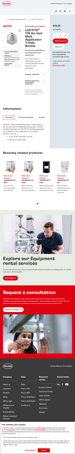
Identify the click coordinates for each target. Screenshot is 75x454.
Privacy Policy (10, 429)
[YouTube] (66, 384)
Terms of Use (41, 428)
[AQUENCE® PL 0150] (46, 179)
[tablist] (37, 203)
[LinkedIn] (58, 384)
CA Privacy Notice (40, 429)
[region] (37, 438)
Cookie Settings (30, 450)
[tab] (9, 117)
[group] (12, 38)
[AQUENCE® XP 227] (64, 179)
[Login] (56, 11)
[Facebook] (62, 384)
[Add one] (65, 35)
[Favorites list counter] (60, 11)
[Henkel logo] (6, 3)
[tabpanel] (24, 132)
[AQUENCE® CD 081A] (10, 179)
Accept (44, 450)
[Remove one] (56, 35)
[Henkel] (8, 366)
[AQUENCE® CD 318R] (28, 179)
